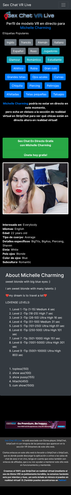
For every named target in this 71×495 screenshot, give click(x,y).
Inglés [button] (10, 42)
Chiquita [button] (17, 85)
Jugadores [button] (50, 51)
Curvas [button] (58, 77)
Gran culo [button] (50, 68)
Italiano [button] (59, 42)
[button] (35, 148)
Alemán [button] (42, 42)
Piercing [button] (34, 85)
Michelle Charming (35, 28)
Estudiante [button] (55, 59)
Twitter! (62, 480)
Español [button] (18, 51)
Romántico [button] (34, 59)
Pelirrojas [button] (53, 85)
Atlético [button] (18, 68)
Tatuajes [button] (58, 94)
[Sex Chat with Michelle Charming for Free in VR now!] (35, 188)
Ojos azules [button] (39, 77)
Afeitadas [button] (13, 94)
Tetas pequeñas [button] (36, 94)
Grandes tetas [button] (16, 77)
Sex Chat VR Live (17, 5)
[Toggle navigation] (63, 4)
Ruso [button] (33, 51)
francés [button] (26, 42)
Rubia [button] (34, 68)
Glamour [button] (14, 59)
